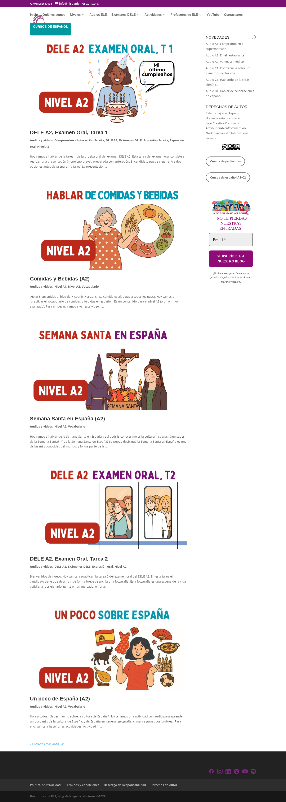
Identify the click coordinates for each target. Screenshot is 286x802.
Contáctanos (233, 14)
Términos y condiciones (82, 785)
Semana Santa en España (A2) (67, 418)
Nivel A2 (43, 147)
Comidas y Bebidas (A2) (60, 279)
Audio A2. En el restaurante (225, 55)
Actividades (153, 14)
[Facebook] (211, 772)
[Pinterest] (236, 772)
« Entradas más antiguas (47, 744)
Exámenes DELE (123, 14)
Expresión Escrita (155, 140)
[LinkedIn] (228, 772)
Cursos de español (50, 26)
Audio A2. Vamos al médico (225, 62)
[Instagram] (220, 772)
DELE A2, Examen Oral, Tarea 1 (69, 132)
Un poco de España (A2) (60, 699)
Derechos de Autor (164, 785)
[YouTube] (245, 772)
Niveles (75, 14)
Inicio (34, 14)
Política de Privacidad (45, 785)
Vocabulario (90, 286)
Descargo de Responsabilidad (125, 785)
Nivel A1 (60, 286)
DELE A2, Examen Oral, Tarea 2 (69, 559)
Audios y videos (41, 140)
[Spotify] (253, 772)
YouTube (213, 14)
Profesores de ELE (184, 14)
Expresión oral (102, 567)
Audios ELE (98, 14)
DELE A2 (111, 140)
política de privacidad (223, 277)
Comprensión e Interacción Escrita (79, 140)
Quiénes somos (54, 14)
